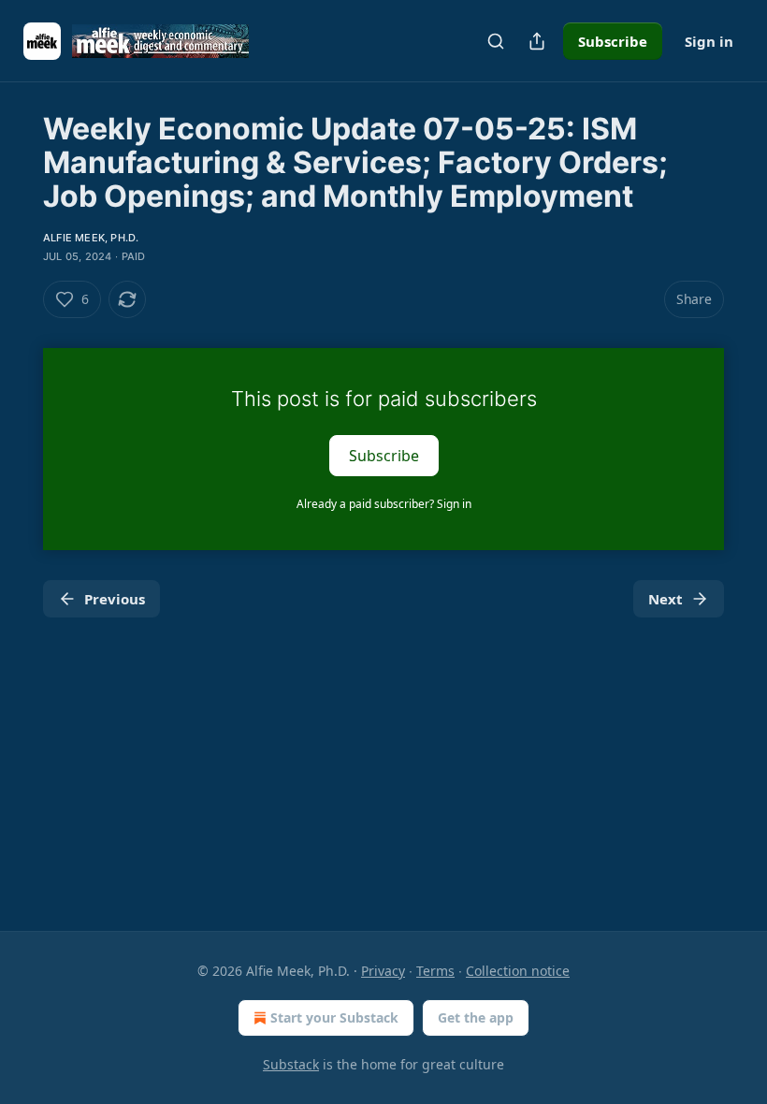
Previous (114, 598)
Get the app (476, 1017)
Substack (291, 1064)
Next (665, 598)
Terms (435, 971)
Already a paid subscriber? (384, 504)
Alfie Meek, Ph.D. (90, 237)
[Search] (495, 41)
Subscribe (612, 41)
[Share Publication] (537, 41)
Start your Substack (334, 1017)
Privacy (383, 971)
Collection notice (518, 971)
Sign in (709, 41)
